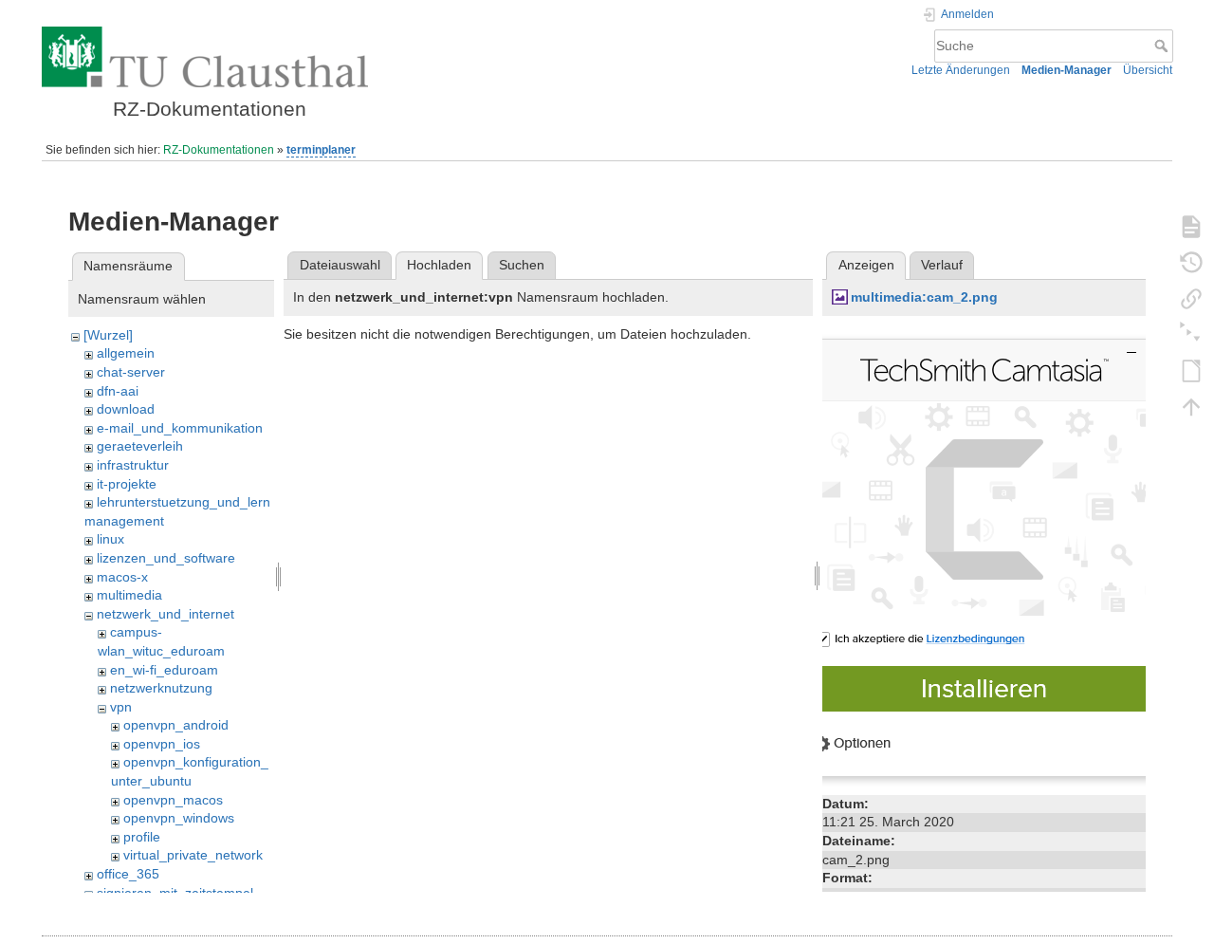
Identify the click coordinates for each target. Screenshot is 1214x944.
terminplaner (321, 150)
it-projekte (126, 483)
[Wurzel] (108, 334)
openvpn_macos (173, 799)
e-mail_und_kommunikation (180, 427)
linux (110, 538)
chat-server (131, 371)
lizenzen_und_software (166, 557)
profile (141, 836)
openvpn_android (176, 724)
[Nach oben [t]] (1191, 406)
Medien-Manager (1066, 70)
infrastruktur (133, 464)
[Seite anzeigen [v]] (1191, 226)
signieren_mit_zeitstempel (175, 892)
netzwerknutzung (161, 687)
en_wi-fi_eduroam (164, 669)
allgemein (126, 353)
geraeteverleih (140, 445)
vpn (121, 706)
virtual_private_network (193, 854)
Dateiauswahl (340, 264)
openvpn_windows (178, 817)
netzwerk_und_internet (165, 613)
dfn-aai (117, 390)
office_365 (128, 873)
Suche (1163, 45)
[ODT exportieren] (1191, 370)
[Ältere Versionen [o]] (1191, 262)
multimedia (129, 594)
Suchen (521, 264)
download (126, 408)
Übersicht (1147, 70)
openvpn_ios (161, 743)
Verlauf (942, 264)
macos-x (122, 576)
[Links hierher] (1191, 298)
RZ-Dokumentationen (218, 150)
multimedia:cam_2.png (924, 297)
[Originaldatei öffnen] (984, 557)
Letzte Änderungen (960, 70)
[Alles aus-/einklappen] (1191, 334)
